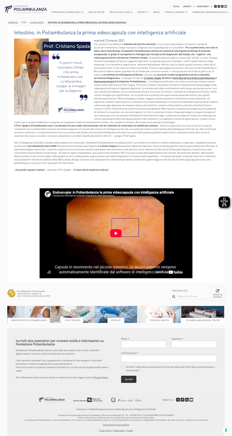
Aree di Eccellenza (120, 12)
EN (177, 6)
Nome (125, 338)
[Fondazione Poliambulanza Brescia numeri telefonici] (25, 9)
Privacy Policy (101, 377)
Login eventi (203, 6)
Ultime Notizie (37, 22)
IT (174, 6)
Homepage (13, 22)
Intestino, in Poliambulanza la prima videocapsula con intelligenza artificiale (87, 22)
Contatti (187, 6)
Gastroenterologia (104, 81)
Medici (156, 12)
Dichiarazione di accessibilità (116, 424)
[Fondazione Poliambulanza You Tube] (191, 400)
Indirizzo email (130, 353)
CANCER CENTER (96, 12)
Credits (130, 430)
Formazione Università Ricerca (208, 12)
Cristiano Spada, (153, 77)
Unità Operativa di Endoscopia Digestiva (194, 77)
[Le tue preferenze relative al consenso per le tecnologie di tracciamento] (226, 430)
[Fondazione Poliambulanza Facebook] (178, 400)
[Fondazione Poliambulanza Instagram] (182, 400)
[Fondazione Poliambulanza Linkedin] (187, 400)
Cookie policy (119, 430)
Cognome (177, 338)
